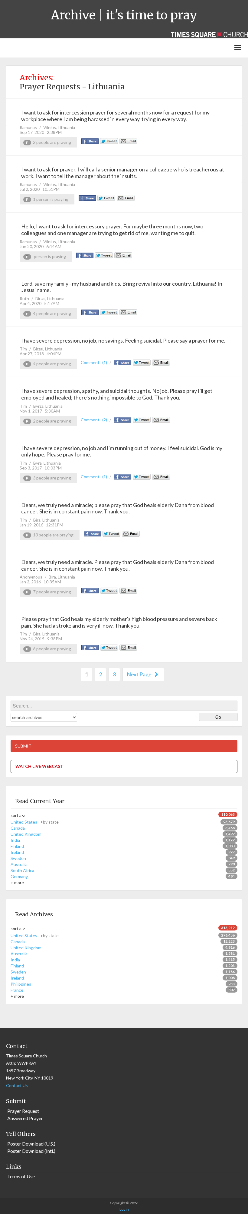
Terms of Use (21, 1176)
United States (35, 821)
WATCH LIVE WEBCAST (39, 766)
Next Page (139, 674)
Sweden (18, 858)
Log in (124, 1209)
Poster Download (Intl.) (31, 1151)
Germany (19, 876)
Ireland (17, 852)
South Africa (22, 870)
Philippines (21, 984)
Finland (17, 846)
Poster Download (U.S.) (31, 1143)
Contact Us (17, 1085)
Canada (18, 828)
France (17, 990)
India (15, 840)
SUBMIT (23, 745)
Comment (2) (94, 419)
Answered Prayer (25, 1118)
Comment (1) (94, 362)
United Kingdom (26, 834)
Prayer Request (23, 1111)
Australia (19, 864)
